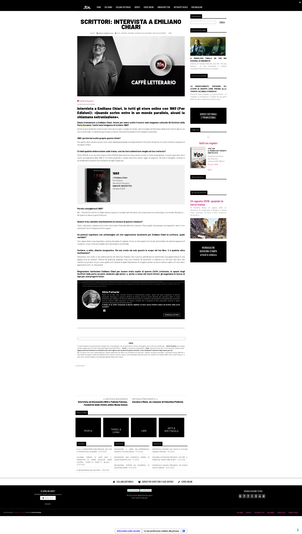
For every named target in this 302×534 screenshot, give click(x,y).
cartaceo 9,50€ (119, 188)
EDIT (170, 33)
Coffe (118, 33)
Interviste (131, 33)
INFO (210, 170)
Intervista (124, 33)
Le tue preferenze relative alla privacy (161, 531)
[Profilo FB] (105, 310)
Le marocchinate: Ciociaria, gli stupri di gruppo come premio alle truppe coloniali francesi (208, 88)
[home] (88, 7)
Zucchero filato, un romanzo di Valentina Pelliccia (157, 402)
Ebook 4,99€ (213, 164)
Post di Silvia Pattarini (159, 33)
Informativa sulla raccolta (128, 531)
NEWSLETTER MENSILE (171, 346)
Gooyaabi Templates (19, 512)
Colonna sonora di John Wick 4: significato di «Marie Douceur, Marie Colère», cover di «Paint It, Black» (94, 459)
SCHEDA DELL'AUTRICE (172, 315)
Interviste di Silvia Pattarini (143, 33)
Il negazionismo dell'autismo (88, 470)
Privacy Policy (134, 490)
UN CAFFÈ (124, 348)
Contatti (249, 512)
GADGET (147, 348)
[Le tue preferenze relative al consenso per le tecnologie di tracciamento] (298, 530)
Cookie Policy (146, 490)
